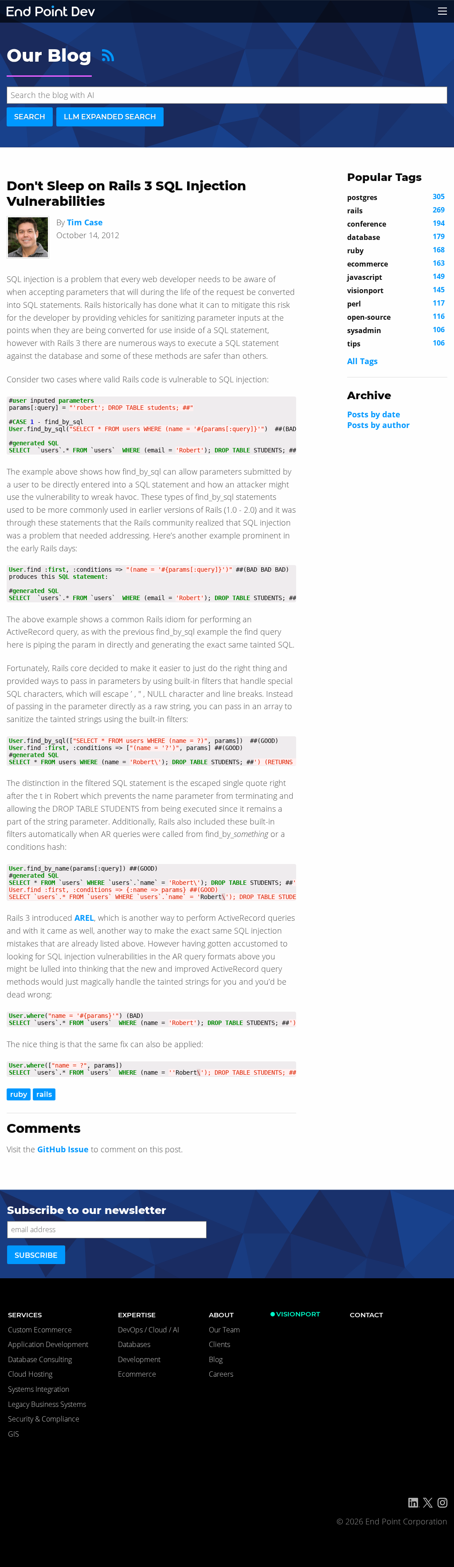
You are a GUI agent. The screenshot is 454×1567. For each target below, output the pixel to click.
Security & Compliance (43, 1419)
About (221, 1315)
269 (396, 210)
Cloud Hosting (30, 1374)
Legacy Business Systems (47, 1404)
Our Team (224, 1330)
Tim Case (85, 222)
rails (44, 1094)
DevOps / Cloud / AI (148, 1330)
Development (139, 1359)
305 (396, 197)
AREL (84, 917)
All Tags (362, 361)
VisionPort (298, 1314)
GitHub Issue (63, 1149)
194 (396, 223)
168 (396, 250)
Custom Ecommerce (40, 1330)
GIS (13, 1434)
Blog (216, 1359)
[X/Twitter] (428, 1503)
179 (396, 237)
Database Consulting (40, 1359)
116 (396, 316)
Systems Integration (38, 1389)
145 (396, 290)
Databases (134, 1344)
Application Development (48, 1344)
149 (396, 276)
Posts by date (373, 414)
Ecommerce (137, 1374)
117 (396, 303)
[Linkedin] (414, 1503)
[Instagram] (442, 1503)
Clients (219, 1344)
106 (396, 330)
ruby (18, 1094)
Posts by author (378, 424)
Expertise (137, 1315)
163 (396, 263)
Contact (366, 1315)
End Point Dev (51, 11)
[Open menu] (442, 11)
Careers (221, 1374)
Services (25, 1315)
